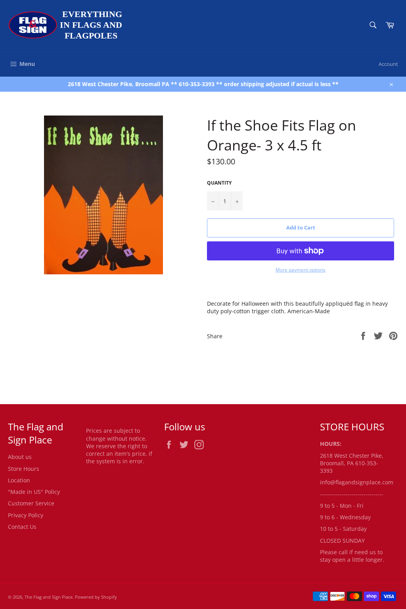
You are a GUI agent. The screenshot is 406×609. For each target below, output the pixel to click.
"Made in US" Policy (34, 491)
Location (19, 480)
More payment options (301, 270)
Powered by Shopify (96, 597)
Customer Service (31, 503)
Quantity (219, 183)
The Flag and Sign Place (49, 597)
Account (388, 63)
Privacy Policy (25, 515)
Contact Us (22, 526)
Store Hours (23, 468)
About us (20, 457)
